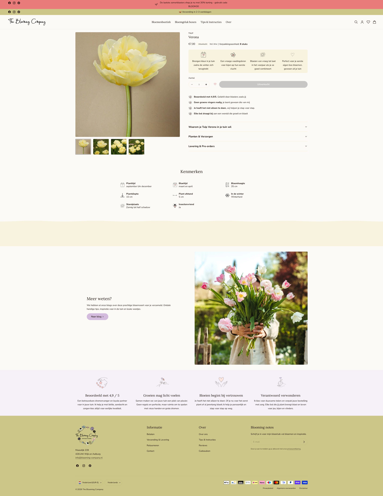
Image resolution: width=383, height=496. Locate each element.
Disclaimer (303, 488)
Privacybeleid (268, 488)
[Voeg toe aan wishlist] (215, 84)
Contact (150, 450)
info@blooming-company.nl (88, 457)
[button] (356, 22)
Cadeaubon (204, 450)
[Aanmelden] (304, 441)
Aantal (192, 78)
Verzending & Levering (158, 439)
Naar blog (96, 316)
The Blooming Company (93, 489)
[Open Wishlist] (368, 22)
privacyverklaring (294, 449)
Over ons (203, 434)
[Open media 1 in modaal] (174, 37)
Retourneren (153, 445)
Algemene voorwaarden (286, 488)
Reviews (203, 445)
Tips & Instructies (207, 439)
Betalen (150, 434)
